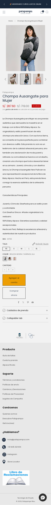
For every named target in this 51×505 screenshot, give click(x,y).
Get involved (8, 423)
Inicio (10, 21)
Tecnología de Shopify (25, 498)
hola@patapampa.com (18, 439)
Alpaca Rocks (9, 365)
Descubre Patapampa (13, 418)
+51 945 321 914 (14, 447)
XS (6, 249)
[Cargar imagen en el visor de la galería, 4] (25, 79)
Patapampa (8, 92)
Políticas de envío (11, 384)
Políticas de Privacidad (13, 394)
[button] (43, 497)
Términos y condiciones (14, 380)
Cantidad (7, 265)
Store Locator (14, 461)
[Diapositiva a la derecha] (45, 79)
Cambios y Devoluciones (14, 389)
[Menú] (4, 12)
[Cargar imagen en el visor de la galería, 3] (13, 79)
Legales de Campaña (13, 398)
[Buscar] (47, 12)
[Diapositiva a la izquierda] (6, 79)
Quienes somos (10, 414)
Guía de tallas (42, 244)
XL (36, 249)
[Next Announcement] (46, 4)
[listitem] (25, 4)
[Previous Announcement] (4, 4)
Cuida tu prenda (10, 360)
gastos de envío (12, 109)
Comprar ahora (14, 293)
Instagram (12, 454)
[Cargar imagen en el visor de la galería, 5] (38, 79)
